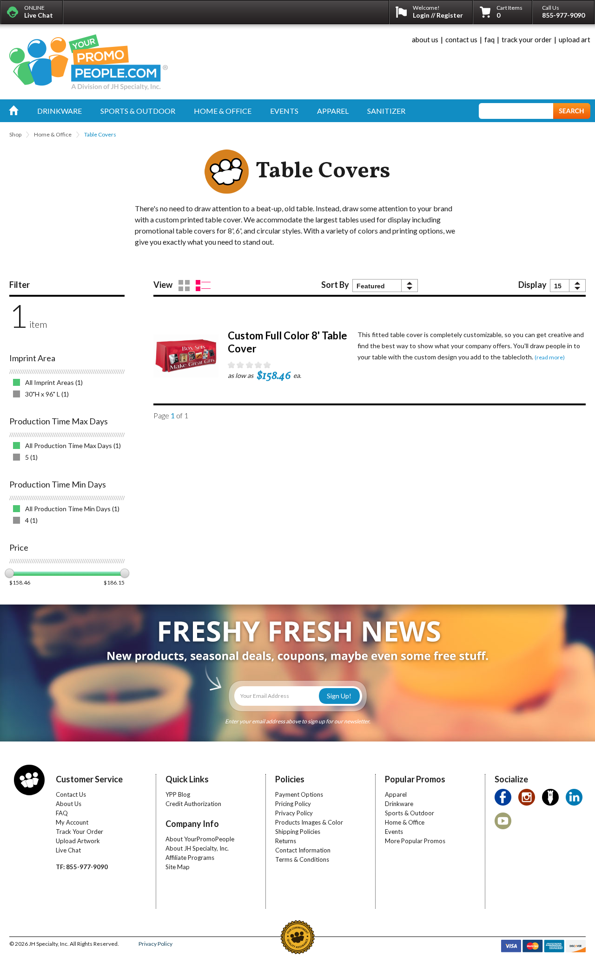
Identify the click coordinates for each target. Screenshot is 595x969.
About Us (68, 803)
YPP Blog (177, 794)
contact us (461, 39)
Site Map (177, 867)
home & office (222, 110)
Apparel (396, 794)
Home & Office (53, 134)
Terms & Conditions (302, 859)
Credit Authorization (193, 803)
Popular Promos (415, 779)
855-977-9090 (563, 15)
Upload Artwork (78, 841)
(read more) (550, 357)
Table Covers (100, 134)
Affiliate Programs (189, 857)
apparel (333, 110)
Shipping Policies (297, 831)
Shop (15, 134)
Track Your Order (79, 831)
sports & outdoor (137, 110)
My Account (72, 822)
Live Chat (68, 850)
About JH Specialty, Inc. (197, 848)
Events (394, 831)
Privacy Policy (294, 813)
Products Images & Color (309, 822)
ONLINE (38, 11)
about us (425, 39)
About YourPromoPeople (199, 839)
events (284, 110)
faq (489, 39)
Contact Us (71, 794)
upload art (574, 39)
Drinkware (399, 803)
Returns (285, 841)
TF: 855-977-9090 (82, 867)
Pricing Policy (293, 803)
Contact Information (303, 850)
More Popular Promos (415, 841)
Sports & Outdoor (409, 813)
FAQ (62, 813)
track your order (527, 39)
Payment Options (299, 794)
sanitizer (386, 110)
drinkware (59, 110)
